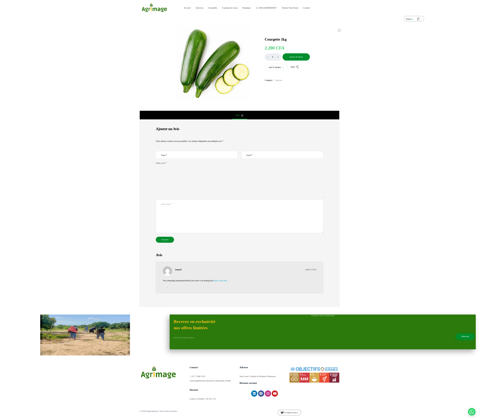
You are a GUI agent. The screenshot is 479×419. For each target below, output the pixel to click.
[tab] (239, 115)
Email (249, 155)
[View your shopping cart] (418, 19)
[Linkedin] (254, 393)
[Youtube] (275, 393)
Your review (166, 204)
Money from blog (220, 281)
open (339, 30)
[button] (278, 57)
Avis (239, 115)
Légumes (278, 80)
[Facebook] (261, 393)
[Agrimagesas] (154, 8)
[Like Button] (165, 288)
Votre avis (161, 163)
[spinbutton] (273, 57)
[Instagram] (268, 393)
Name (164, 155)
